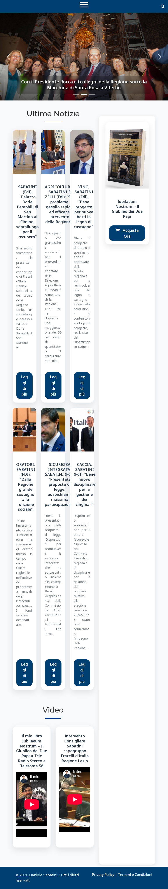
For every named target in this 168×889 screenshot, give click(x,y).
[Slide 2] (84, 94)
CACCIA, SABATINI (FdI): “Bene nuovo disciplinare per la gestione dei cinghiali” (84, 484)
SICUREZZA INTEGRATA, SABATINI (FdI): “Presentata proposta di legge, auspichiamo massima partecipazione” (60, 484)
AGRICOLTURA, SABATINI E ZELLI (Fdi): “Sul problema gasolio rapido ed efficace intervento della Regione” (59, 204)
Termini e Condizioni (135, 874)
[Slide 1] (76, 94)
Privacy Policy (103, 874)
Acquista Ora (130, 233)
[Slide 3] (92, 94)
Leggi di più (24, 385)
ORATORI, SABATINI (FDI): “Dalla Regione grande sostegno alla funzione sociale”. (25, 487)
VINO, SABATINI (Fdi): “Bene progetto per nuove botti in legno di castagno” (84, 206)
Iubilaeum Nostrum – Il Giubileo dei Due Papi (127, 209)
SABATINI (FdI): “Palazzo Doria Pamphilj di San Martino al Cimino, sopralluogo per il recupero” (27, 211)
